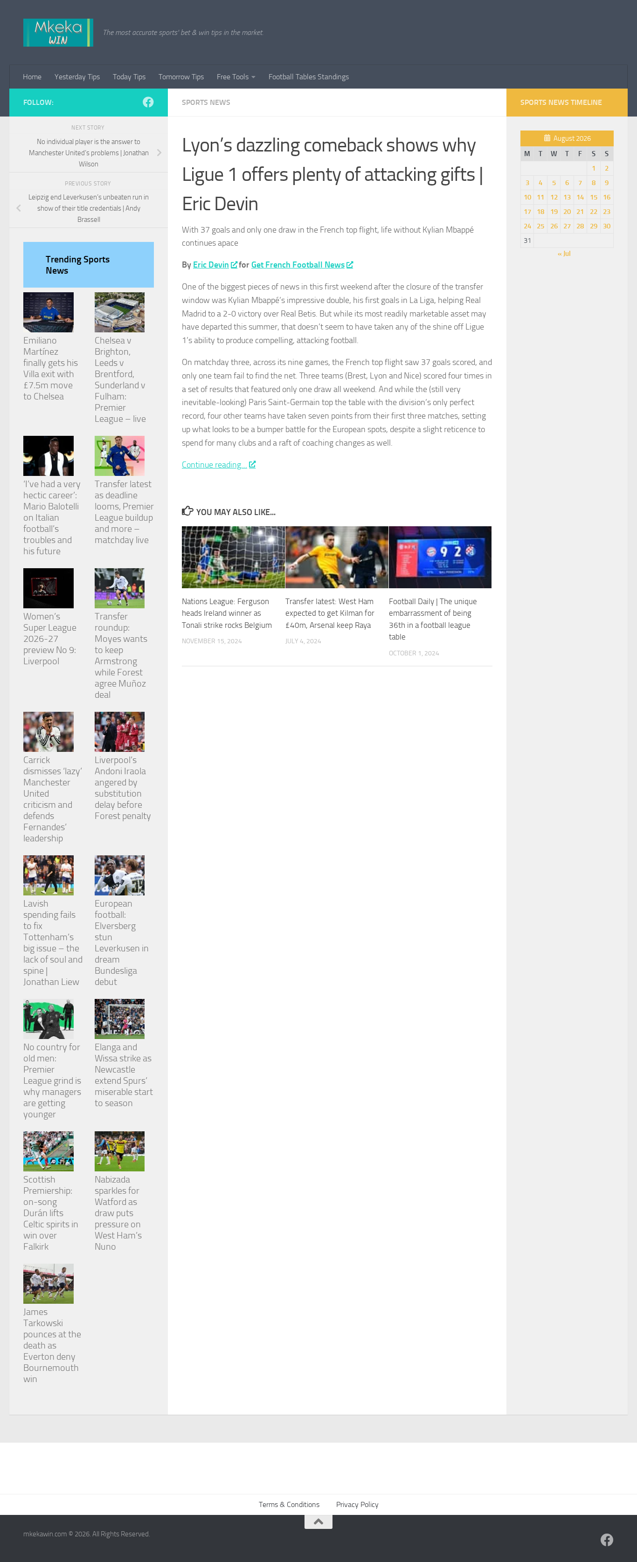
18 (540, 211)
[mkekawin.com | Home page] (58, 33)
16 (606, 197)
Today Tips (129, 76)
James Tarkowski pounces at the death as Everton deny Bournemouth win (52, 1345)
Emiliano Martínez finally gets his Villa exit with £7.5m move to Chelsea (50, 368)
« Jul (564, 253)
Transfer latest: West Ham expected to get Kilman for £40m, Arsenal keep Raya (329, 613)
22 (593, 211)
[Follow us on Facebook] (148, 102)
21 (580, 211)
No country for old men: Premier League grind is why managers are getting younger (52, 1080)
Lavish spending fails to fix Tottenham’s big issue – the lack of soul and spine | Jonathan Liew (53, 942)
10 (527, 197)
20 (567, 211)
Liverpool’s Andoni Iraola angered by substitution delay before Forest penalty (123, 787)
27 (567, 226)
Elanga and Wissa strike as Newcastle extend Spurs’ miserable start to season (124, 1074)
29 (593, 226)
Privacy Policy (357, 1504)
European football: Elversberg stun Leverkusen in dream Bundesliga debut (122, 942)
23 (606, 211)
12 (554, 197)
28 (580, 226)
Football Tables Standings (309, 76)
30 (606, 226)
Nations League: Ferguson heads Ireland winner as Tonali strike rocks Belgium (227, 613)
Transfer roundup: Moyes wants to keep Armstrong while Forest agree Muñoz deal (121, 655)
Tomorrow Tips (181, 76)
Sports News (206, 102)
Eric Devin (211, 265)
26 (554, 226)
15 (593, 197)
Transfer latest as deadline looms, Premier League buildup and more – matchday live (124, 511)
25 (540, 226)
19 (554, 211)
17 (527, 211)
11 (540, 197)
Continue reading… (214, 465)
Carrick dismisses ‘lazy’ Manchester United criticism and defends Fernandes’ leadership (52, 799)
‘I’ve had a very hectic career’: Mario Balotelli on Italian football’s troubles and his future (52, 517)
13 (567, 197)
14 (580, 197)
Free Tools (233, 76)
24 (527, 226)
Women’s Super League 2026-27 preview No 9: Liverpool (49, 639)
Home (32, 76)
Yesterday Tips (77, 76)
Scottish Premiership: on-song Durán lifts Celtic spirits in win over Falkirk (50, 1213)
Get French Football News (298, 265)
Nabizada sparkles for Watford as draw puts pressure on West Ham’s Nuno (118, 1213)
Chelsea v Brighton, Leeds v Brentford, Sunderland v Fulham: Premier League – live (120, 379)
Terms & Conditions (289, 1504)
